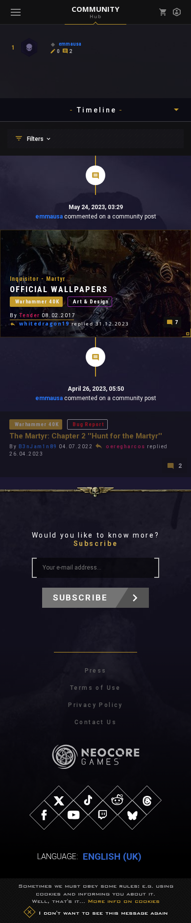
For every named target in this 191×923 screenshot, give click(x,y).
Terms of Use (95, 687)
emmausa (49, 216)
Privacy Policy (95, 705)
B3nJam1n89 (38, 446)
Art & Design (91, 302)
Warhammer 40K (37, 302)
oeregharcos (125, 446)
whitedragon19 (44, 323)
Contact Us (95, 722)
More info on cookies (124, 901)
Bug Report (88, 424)
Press (96, 670)
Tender (29, 315)
